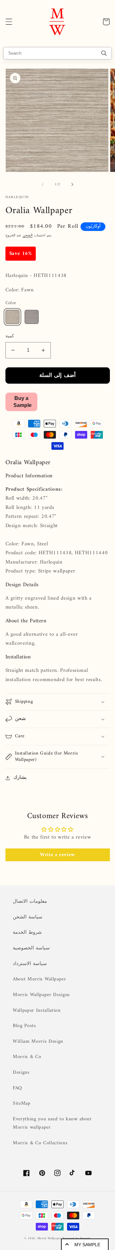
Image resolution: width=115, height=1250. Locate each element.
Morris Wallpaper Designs (41, 995)
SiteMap (22, 1103)
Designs (21, 1072)
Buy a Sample (22, 401)
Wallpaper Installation (37, 1010)
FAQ (17, 1088)
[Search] (103, 53)
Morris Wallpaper (49, 1238)
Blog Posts (24, 1026)
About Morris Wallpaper (39, 979)
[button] (8, 21)
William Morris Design (38, 1041)
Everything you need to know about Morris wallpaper (52, 1123)
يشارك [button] (20, 778)
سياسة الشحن (27, 917)
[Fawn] (12, 317)
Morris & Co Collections (40, 1143)
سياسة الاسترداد (30, 964)
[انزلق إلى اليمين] (72, 185)
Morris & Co (27, 1057)
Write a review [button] (57, 854)
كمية (9, 336)
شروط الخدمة (27, 932)
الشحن (28, 236)
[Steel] (32, 317)
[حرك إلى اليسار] (43, 185)
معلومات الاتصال (30, 901)
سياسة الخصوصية (31, 948)
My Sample (87, 1244)
